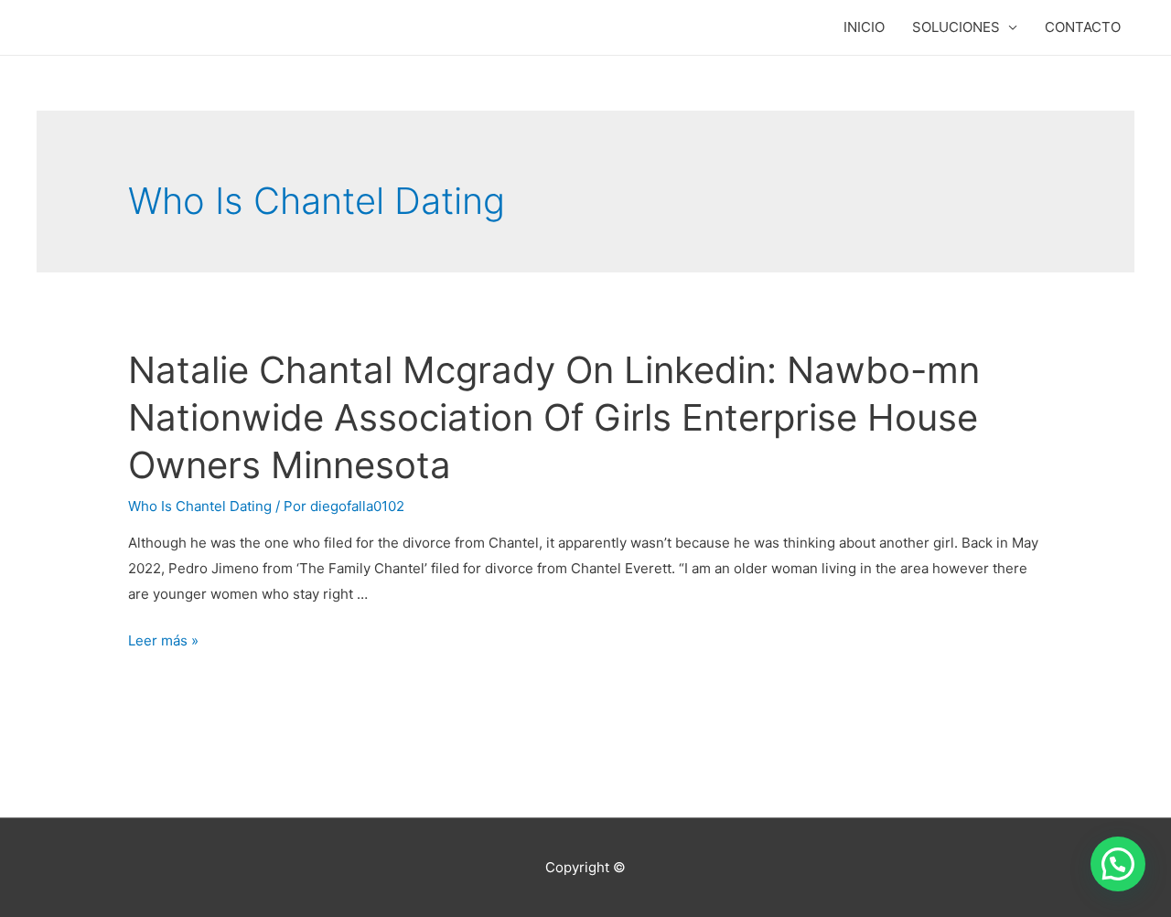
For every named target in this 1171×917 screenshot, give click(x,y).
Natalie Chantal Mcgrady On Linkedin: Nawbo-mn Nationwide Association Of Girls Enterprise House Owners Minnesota (554, 417)
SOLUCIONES (956, 27)
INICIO (864, 27)
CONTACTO (1083, 27)
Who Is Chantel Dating (200, 506)
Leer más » (163, 640)
